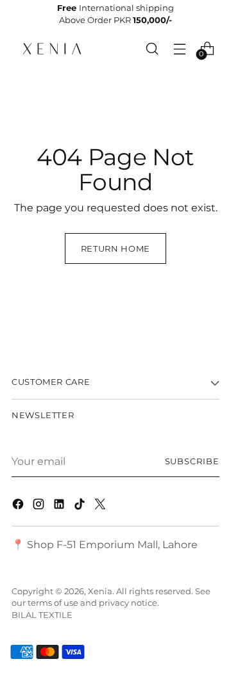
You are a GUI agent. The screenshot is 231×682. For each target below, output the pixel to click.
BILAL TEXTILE (42, 615)
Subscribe (192, 461)
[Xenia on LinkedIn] (60, 506)
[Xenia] (52, 49)
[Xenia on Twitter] (101, 506)
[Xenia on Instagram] (39, 506)
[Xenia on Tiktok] (81, 506)
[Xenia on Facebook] (19, 506)
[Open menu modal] (180, 48)
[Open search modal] (152, 48)
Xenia (100, 591)
